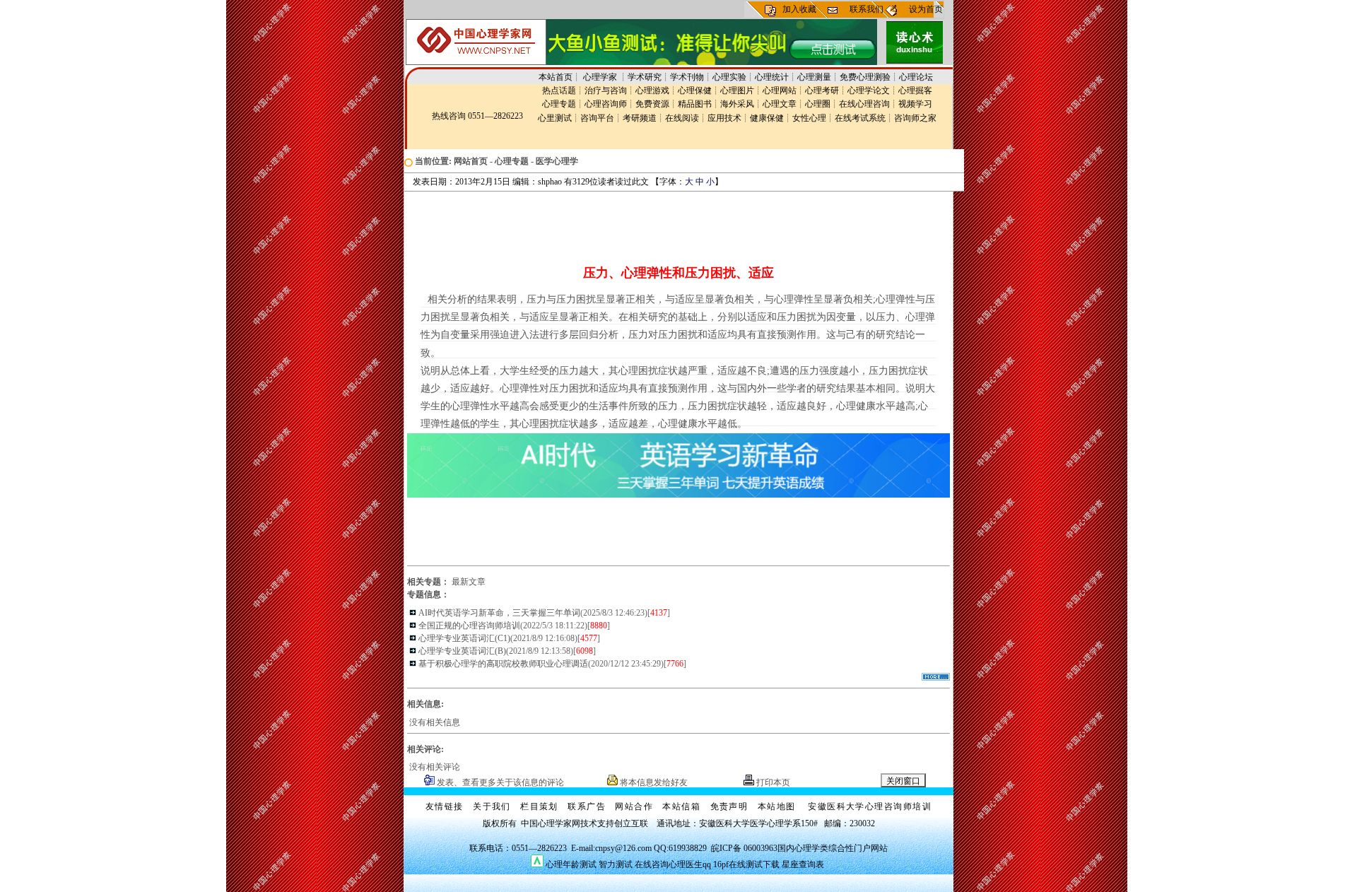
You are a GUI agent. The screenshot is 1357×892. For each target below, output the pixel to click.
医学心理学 (557, 161)
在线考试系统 (860, 118)
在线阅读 (682, 118)
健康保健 (767, 118)
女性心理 (809, 118)
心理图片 (737, 90)
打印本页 (772, 782)
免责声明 (729, 806)
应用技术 (724, 118)
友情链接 (444, 806)
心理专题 (559, 104)
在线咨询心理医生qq (673, 864)
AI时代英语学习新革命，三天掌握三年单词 (499, 613)
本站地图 (777, 806)
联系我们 (866, 9)
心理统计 (772, 77)
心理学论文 (868, 90)
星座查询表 (803, 864)
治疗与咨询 (605, 90)
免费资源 (652, 104)
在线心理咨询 (864, 104)
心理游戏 (652, 90)
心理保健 (695, 90)
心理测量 (814, 77)
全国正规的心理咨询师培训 (469, 625)
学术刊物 (687, 77)
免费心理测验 (865, 77)
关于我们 (492, 806)
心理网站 (780, 90)
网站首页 (471, 161)
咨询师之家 (915, 118)
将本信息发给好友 (653, 782)
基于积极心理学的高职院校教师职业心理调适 (503, 664)
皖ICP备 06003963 (744, 848)
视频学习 (915, 104)
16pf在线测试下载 (746, 864)
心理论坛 (916, 77)
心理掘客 (915, 90)
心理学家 (601, 77)
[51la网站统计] (537, 864)
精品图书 (695, 104)
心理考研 (822, 90)
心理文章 (780, 104)
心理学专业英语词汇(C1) (464, 638)
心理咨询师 (605, 104)
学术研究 (645, 77)
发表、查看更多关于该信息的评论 (499, 782)
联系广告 (587, 806)
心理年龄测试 (571, 864)
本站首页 (555, 77)
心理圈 (817, 104)
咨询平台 (597, 118)
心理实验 (729, 77)
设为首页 (926, 9)
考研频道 (640, 118)
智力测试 (616, 864)
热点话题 (559, 90)
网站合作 (634, 806)
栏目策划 (539, 806)
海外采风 (737, 104)
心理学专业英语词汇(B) (462, 651)
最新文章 (469, 582)
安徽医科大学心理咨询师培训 (870, 806)
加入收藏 (799, 9)
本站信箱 (681, 806)
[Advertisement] (675, 223)
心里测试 (555, 118)
